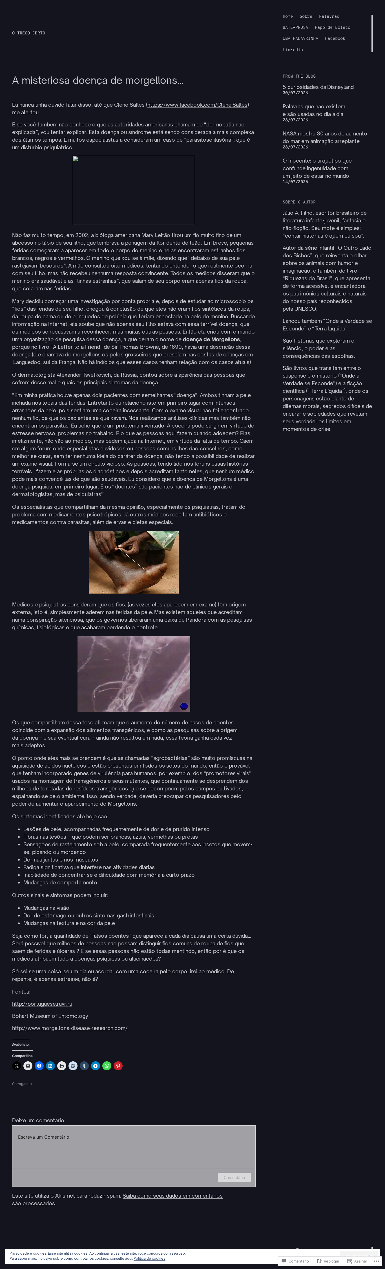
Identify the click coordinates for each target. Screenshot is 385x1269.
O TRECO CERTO (28, 33)
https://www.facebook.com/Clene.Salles (197, 105)
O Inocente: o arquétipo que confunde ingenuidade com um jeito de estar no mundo (317, 168)
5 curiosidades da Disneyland (318, 87)
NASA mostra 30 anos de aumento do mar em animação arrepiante (325, 137)
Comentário (234, 1177)
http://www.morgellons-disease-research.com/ (70, 1028)
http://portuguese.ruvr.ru (42, 1004)
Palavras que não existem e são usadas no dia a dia (314, 110)
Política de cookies (149, 1258)
